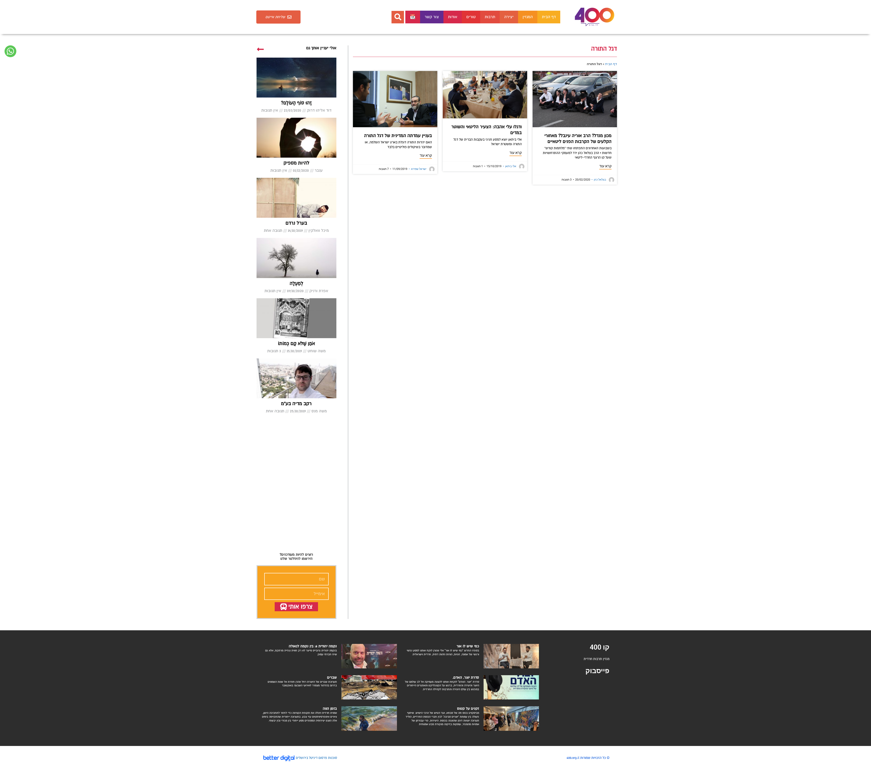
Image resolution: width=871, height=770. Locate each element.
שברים (332, 677)
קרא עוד (605, 166)
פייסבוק (597, 671)
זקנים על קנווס (468, 708)
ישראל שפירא (417, 169)
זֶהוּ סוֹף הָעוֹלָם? (296, 103)
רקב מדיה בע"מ (296, 403)
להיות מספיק (296, 163)
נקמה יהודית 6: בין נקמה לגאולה (313, 646)
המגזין (528, 17)
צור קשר (432, 17)
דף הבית (549, 17)
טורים (471, 17)
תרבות (490, 17)
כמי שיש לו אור (468, 646)
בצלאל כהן (599, 179)
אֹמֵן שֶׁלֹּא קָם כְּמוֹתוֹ (296, 343)
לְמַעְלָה (296, 283)
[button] (397, 17)
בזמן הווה (330, 708)
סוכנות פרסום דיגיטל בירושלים (316, 758)
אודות (452, 17)
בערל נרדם (296, 223)
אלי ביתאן (509, 166)
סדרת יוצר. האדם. (466, 677)
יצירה (509, 17)
